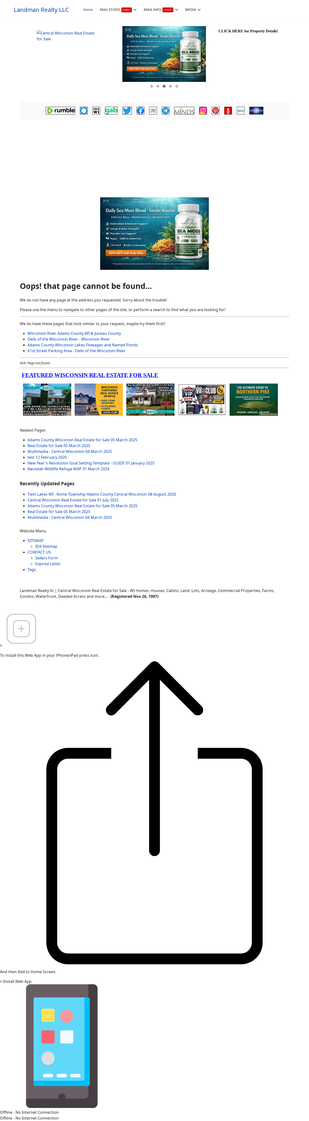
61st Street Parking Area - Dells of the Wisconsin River (77, 350)
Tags (32, 569)
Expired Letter (48, 563)
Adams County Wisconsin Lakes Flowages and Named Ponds (83, 345)
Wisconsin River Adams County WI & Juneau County (74, 333)
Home (88, 9)
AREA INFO (158, 9)
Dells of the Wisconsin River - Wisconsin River (69, 339)
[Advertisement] (154, 157)
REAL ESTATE (115, 9)
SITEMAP (36, 540)
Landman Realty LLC (41, 10)
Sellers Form (46, 558)
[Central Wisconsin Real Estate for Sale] (70, 60)
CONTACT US (39, 552)
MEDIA (190, 9)
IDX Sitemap (46, 546)
